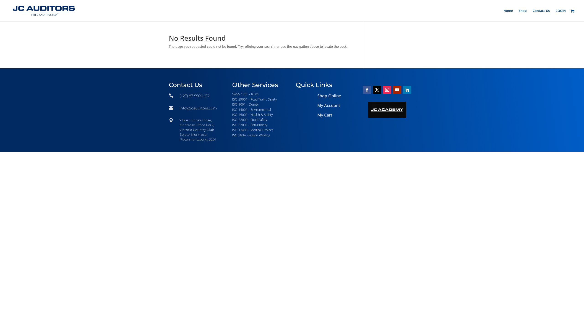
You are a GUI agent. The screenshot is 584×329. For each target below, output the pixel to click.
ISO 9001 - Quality (245, 104)
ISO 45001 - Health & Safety (252, 114)
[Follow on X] (377, 90)
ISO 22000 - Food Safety (249, 119)
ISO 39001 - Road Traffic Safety (254, 99)
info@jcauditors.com (198, 108)
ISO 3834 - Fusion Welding (251, 135)
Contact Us (541, 11)
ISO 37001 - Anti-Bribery (249, 125)
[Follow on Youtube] (397, 90)
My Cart (324, 115)
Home (508, 11)
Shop (523, 11)
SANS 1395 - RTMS (245, 94)
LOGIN (561, 11)
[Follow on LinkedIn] (407, 90)
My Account (328, 105)
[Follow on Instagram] (387, 90)
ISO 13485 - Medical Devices (253, 130)
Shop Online (329, 95)
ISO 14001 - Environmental (251, 109)
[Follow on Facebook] (367, 90)
